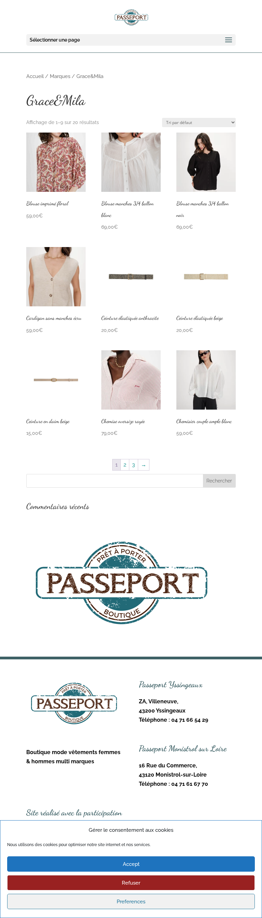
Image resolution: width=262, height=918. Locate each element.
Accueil (35, 76)
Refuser (131, 883)
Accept (131, 864)
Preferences (131, 902)
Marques (60, 76)
